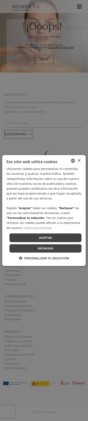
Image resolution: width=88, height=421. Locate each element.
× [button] (79, 160)
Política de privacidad (37, 227)
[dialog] (44, 210)
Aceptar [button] (45, 238)
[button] (44, 258)
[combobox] (73, 161)
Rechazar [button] (45, 248)
